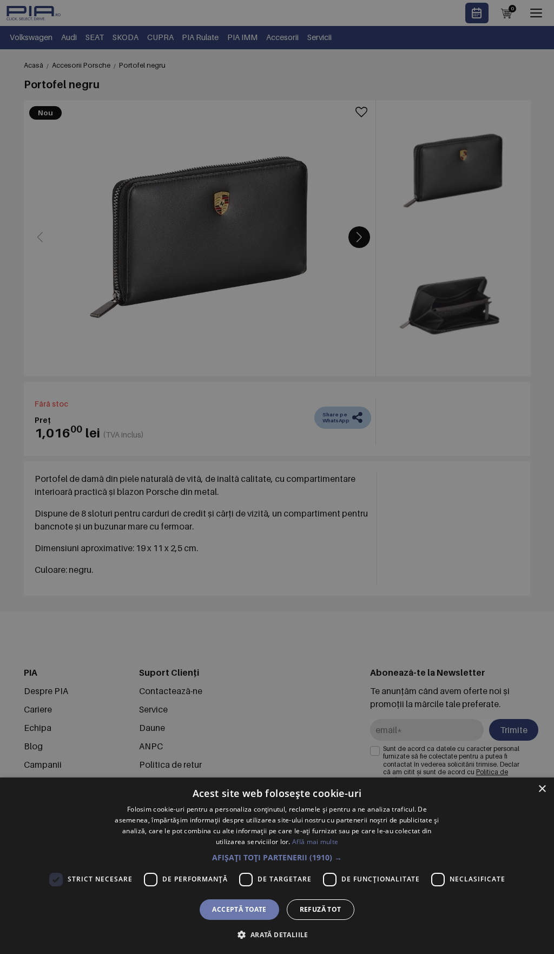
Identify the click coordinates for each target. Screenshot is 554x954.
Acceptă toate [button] (239, 909)
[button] (277, 857)
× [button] (542, 789)
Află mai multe (315, 841)
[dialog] (277, 865)
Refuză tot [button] (320, 909)
